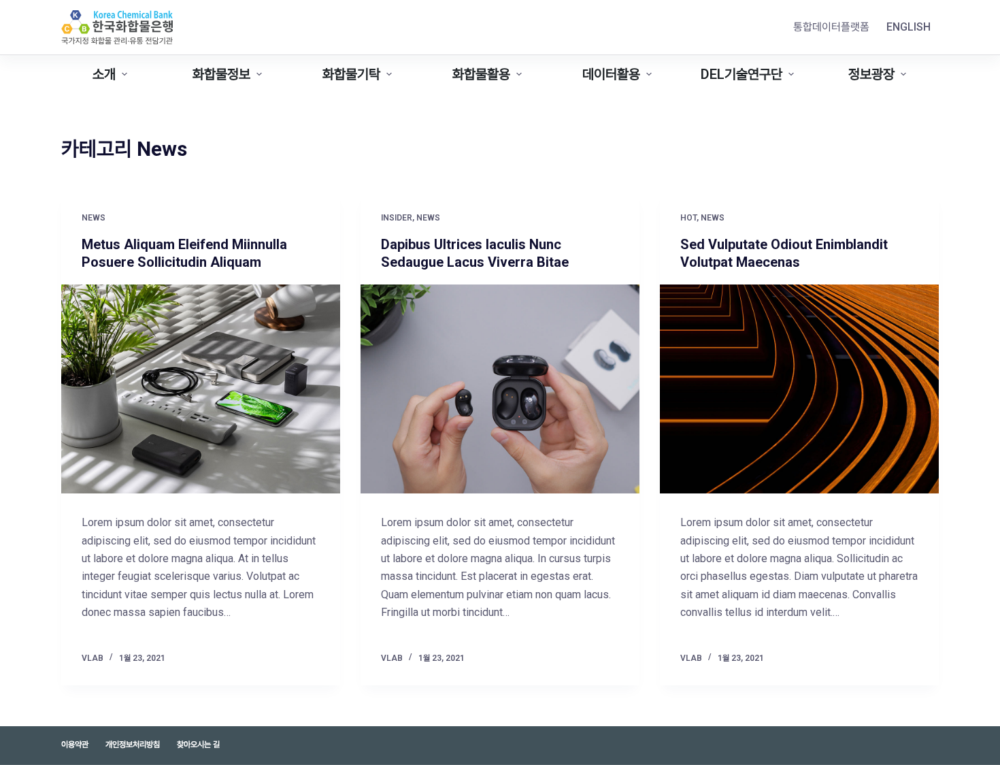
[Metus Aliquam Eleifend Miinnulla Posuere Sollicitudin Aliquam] (200, 389)
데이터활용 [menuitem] (611, 74)
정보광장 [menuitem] (871, 74)
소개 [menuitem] (104, 74)
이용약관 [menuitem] (74, 744)
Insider (396, 218)
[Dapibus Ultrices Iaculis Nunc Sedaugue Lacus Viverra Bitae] (500, 389)
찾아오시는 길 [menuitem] (198, 744)
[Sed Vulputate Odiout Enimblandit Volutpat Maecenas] (799, 389)
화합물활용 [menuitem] (481, 74)
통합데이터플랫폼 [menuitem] (831, 26)
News (93, 218)
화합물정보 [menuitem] (221, 74)
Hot (688, 218)
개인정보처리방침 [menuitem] (132, 744)
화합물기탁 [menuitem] (351, 74)
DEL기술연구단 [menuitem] (741, 74)
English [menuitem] (908, 26)
